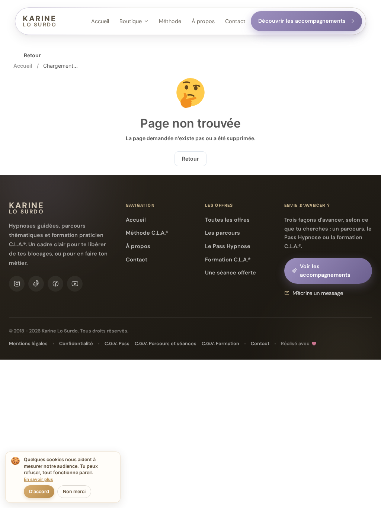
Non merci (74, 491)
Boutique (130, 21)
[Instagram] (17, 284)
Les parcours (222, 233)
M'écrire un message (317, 293)
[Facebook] (55, 284)
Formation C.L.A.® (227, 259)
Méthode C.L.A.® (147, 233)
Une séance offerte (230, 272)
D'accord (39, 491)
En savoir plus (38, 479)
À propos (203, 21)
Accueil (100, 21)
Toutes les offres (227, 220)
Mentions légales (28, 343)
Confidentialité (76, 343)
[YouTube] (75, 284)
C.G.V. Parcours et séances (165, 343)
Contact (235, 21)
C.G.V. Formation (220, 343)
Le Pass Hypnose (227, 246)
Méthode (170, 21)
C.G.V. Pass (117, 343)
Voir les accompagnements (325, 270)
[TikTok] (36, 284)
